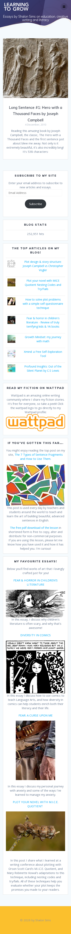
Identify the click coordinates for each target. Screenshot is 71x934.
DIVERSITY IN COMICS (35, 635)
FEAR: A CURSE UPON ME (36, 715)
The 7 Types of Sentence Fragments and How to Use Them (39, 456)
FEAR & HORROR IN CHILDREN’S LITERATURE (35, 582)
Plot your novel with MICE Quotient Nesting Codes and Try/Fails (43, 285)
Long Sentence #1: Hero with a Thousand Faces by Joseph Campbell (35, 113)
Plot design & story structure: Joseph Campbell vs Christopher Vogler (43, 266)
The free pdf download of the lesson (34, 528)
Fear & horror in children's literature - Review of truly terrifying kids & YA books (43, 322)
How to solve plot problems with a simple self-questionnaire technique (43, 304)
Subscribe (35, 204)
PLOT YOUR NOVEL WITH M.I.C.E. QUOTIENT (35, 804)
